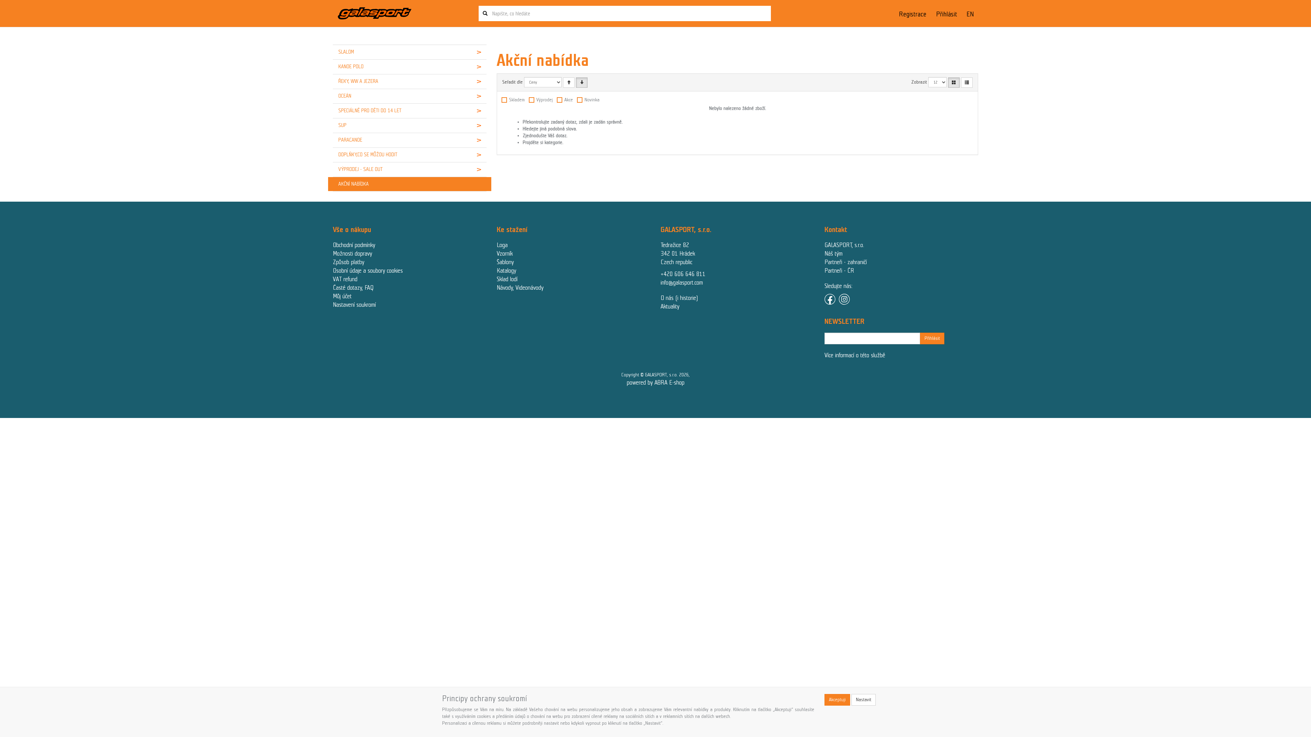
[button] (473, 52)
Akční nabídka (353, 184)
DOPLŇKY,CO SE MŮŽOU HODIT (367, 154)
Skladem (517, 99)
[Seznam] (967, 82)
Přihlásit (946, 14)
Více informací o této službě (854, 355)
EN (970, 14)
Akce (568, 99)
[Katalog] (954, 82)
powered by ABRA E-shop (656, 382)
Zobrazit (919, 82)
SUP (342, 125)
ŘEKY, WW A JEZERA (358, 81)
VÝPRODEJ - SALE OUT (360, 169)
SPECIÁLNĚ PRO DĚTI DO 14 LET (369, 110)
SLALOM (346, 52)
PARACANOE (350, 140)
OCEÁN (344, 96)
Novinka (592, 99)
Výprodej (544, 99)
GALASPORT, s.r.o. (844, 245)
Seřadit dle (512, 82)
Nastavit (863, 699)
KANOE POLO (351, 66)
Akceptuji (837, 699)
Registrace (912, 14)
